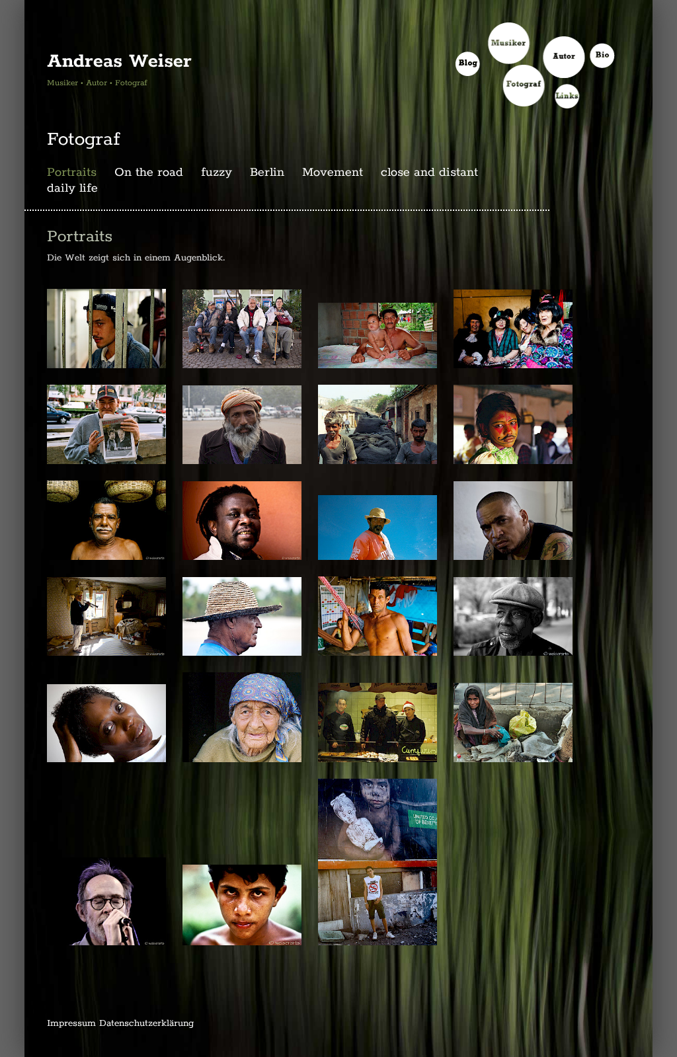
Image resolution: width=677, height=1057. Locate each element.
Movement (332, 172)
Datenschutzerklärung (146, 1023)
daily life (72, 188)
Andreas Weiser (119, 61)
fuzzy (216, 172)
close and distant (429, 172)
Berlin (267, 172)
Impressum (71, 1023)
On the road (148, 172)
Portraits (72, 172)
